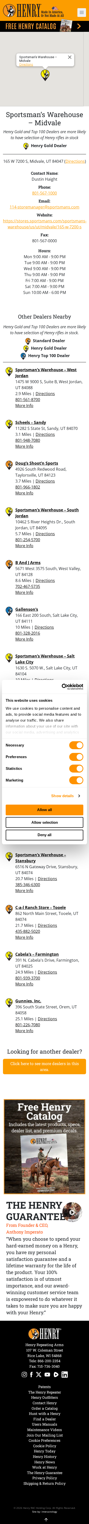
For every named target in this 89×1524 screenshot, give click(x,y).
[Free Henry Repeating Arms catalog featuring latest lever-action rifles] (44, 25)
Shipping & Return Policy (44, 1483)
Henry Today (44, 1451)
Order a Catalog (45, 1408)
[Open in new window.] (24, 1375)
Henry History (44, 1456)
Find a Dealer (44, 1419)
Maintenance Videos (44, 1429)
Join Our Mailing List (44, 1435)
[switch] (76, 757)
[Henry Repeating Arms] (33, 10)
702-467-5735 (27, 586)
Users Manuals (44, 1424)
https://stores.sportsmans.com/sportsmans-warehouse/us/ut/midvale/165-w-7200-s (44, 224)
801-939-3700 (27, 978)
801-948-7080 (27, 440)
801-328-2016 (27, 633)
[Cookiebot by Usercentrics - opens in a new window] (62, 687)
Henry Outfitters (44, 1397)
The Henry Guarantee (44, 1472)
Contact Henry (45, 1402)
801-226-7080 (27, 1025)
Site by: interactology (44, 1511)
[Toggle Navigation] (81, 12)
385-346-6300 (27, 884)
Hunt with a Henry (44, 1413)
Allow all (44, 810)
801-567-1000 (44, 193)
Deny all (44, 835)
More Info (24, 405)
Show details (62, 796)
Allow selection (44, 822)
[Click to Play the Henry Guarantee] (72, 1212)
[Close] (70, 57)
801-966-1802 (27, 487)
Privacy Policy (44, 1478)
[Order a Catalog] (44, 1146)
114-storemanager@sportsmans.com (44, 207)
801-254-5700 (27, 539)
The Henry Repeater (44, 1392)
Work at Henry (44, 1467)
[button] (80, 12)
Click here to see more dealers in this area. (44, 1066)
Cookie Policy (44, 1445)
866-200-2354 (49, 1361)
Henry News (44, 1462)
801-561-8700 (27, 399)
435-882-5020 (27, 931)
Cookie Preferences (44, 1440)
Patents (44, 1386)
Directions (26, 64)
